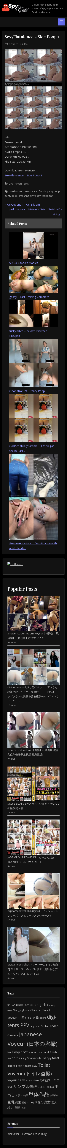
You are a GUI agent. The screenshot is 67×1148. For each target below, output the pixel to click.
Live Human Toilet (18, 183)
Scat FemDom (35, 1052)
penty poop (11, 195)
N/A (9, 1052)
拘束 (18, 1102)
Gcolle (44, 1026)
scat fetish (50, 1052)
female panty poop (49, 191)
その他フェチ (47, 1080)
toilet (55, 1058)
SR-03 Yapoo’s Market (23, 263)
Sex (9, 1058)
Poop (16, 1052)
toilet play (31, 1066)
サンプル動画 (25, 1086)
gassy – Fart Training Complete (29, 297)
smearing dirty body (30, 195)
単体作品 (38, 1094)
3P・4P (11, 1005)
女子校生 (54, 1095)
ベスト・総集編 (46, 1087)
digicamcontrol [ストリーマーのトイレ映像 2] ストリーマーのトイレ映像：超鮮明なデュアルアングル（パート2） (32, 969)
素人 (54, 1102)
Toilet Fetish (15, 1066)
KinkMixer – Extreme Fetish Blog (27, 1134)
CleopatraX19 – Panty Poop (27, 391)
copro (43, 1017)
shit (15, 1058)
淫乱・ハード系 (29, 1102)
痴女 (47, 1101)
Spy (49, 1058)
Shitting (22, 1058)
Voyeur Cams (16, 1080)
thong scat (47, 195)
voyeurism (32, 1080)
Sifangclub (34, 1058)
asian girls (38, 1004)
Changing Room (21, 1010)
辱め (23, 1107)
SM (44, 1058)
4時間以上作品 (22, 1005)
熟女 (40, 1102)
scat (24, 1051)
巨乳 (11, 1101)
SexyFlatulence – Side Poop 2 (23, 175)
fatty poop (35, 1026)
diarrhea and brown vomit (23, 191)
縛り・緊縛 (13, 1107)
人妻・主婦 (22, 1095)
